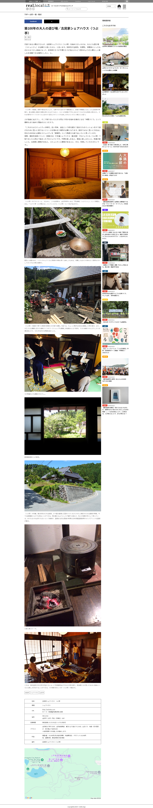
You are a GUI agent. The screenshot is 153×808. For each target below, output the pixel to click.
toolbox (78, 1)
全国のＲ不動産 (34, 1)
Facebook (33, 21)
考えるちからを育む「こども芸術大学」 (114, 116)
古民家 (27, 692)
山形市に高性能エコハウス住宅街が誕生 (114, 46)
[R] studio (64, 1)
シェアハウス (34, 692)
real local (91, 1)
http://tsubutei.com (48, 709)
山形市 (42, 692)
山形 (31, 14)
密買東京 (51, 1)
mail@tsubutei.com (56, 712)
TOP (26, 14)
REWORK (105, 1)
